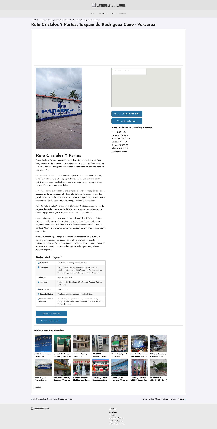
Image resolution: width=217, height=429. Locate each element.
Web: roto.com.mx (51, 314)
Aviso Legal (113, 412)
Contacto (123, 13)
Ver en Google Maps (127, 121)
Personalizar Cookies (116, 418)
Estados (113, 13)
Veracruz (38, 387)
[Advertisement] (108, 44)
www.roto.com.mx (87, 243)
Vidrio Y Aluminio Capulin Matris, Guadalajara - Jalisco (53, 399)
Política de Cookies (116, 421)
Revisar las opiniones (51, 321)
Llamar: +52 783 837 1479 (127, 114)
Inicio (93, 13)
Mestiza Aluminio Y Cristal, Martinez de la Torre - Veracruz (163, 399)
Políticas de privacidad (117, 424)
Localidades (102, 13)
